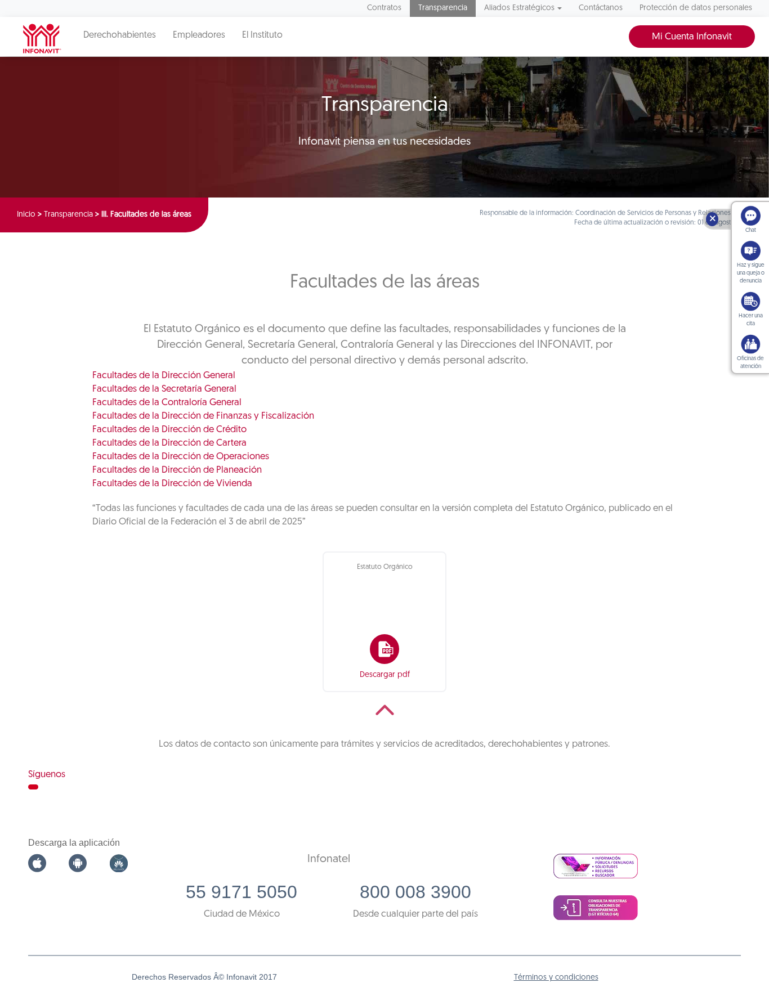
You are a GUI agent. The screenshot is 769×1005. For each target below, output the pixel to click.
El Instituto (262, 35)
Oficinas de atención (750, 362)
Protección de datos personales (696, 8)
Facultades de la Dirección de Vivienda (172, 483)
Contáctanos (601, 8)
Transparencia (442, 8)
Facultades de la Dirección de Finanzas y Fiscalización (203, 416)
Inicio (26, 214)
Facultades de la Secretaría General (164, 389)
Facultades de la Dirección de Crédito (169, 429)
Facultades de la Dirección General (163, 375)
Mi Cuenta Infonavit (692, 37)
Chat (750, 230)
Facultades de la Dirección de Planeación (177, 470)
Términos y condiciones (556, 977)
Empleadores (199, 35)
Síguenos (46, 774)
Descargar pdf (385, 675)
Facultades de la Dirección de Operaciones (180, 456)
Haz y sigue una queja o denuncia (750, 273)
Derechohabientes (119, 35)
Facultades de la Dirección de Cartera (169, 443)
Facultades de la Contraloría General (167, 402)
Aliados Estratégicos (519, 8)
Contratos (384, 8)
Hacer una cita (751, 319)
